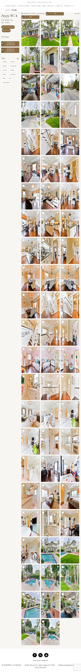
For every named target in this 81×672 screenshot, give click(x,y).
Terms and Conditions (40, 660)
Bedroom (5, 66)
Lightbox (8, 10)
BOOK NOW (6, 30)
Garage (12, 70)
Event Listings (36, 6)
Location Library (10, 6)
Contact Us (59, 6)
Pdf (30, 17)
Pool (10, 78)
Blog (44, 6)
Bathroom (12, 62)
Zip (55, 13)
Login (15, 10)
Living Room (13, 74)
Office (4, 78)
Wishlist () (69, 6)
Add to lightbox (8, 27)
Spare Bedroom (6, 82)
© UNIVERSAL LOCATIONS (11, 665)
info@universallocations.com (68, 665)
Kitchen (4, 74)
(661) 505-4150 (40, 667)
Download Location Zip (10, 50)
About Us (50, 6)
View (76, 14)
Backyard (5, 62)
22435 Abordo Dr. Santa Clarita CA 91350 (40, 665)
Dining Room (13, 66)
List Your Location (24, 6)
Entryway (5, 70)
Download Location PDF (10, 43)
